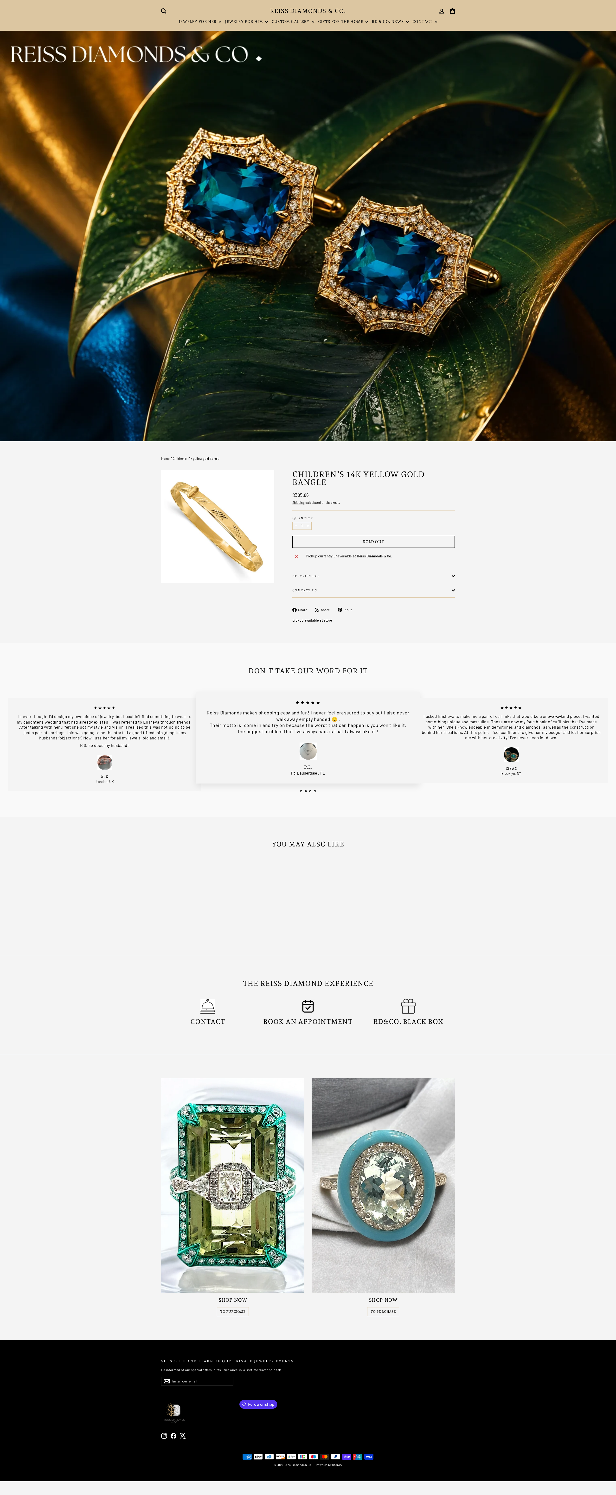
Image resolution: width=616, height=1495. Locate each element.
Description (305, 576)
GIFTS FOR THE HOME (341, 21)
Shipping (298, 503)
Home (165, 458)
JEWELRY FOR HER (198, 21)
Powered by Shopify (329, 1464)
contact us (304, 590)
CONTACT (423, 21)
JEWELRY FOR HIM (244, 21)
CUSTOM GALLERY (291, 21)
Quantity (302, 518)
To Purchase (232, 1311)
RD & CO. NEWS (388, 21)
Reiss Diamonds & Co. (308, 10)
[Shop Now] (232, 1185)
